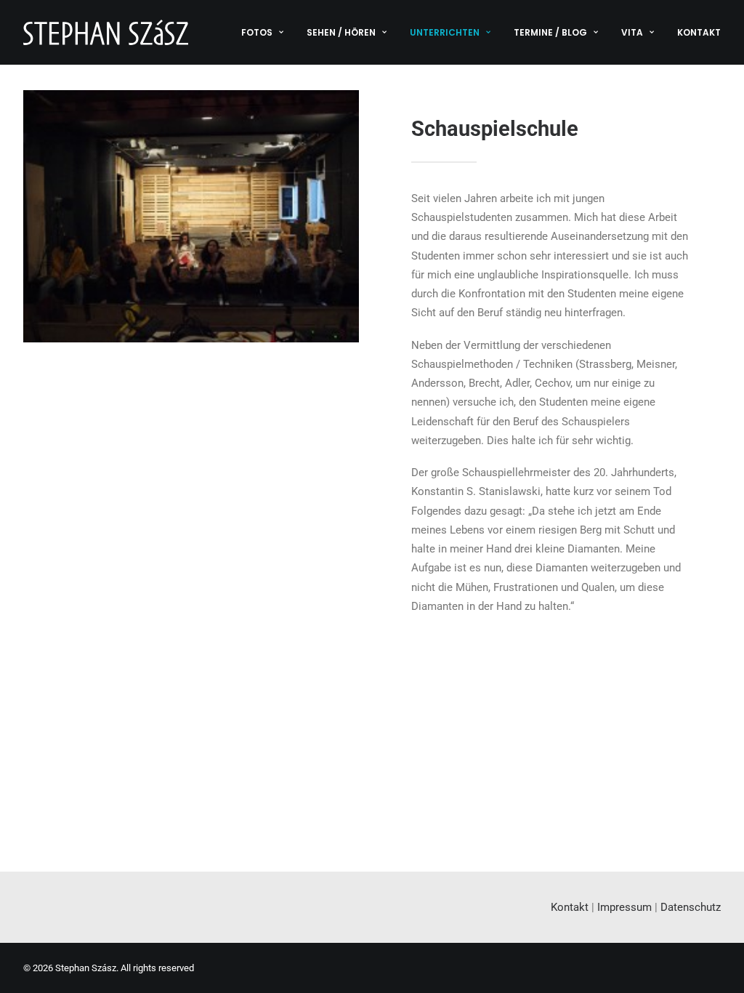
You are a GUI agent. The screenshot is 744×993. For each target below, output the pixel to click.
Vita (632, 32)
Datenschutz (690, 907)
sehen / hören (341, 32)
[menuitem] (267, 32)
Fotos (256, 32)
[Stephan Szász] (105, 32)
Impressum (624, 907)
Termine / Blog (550, 32)
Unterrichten (445, 32)
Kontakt (699, 32)
